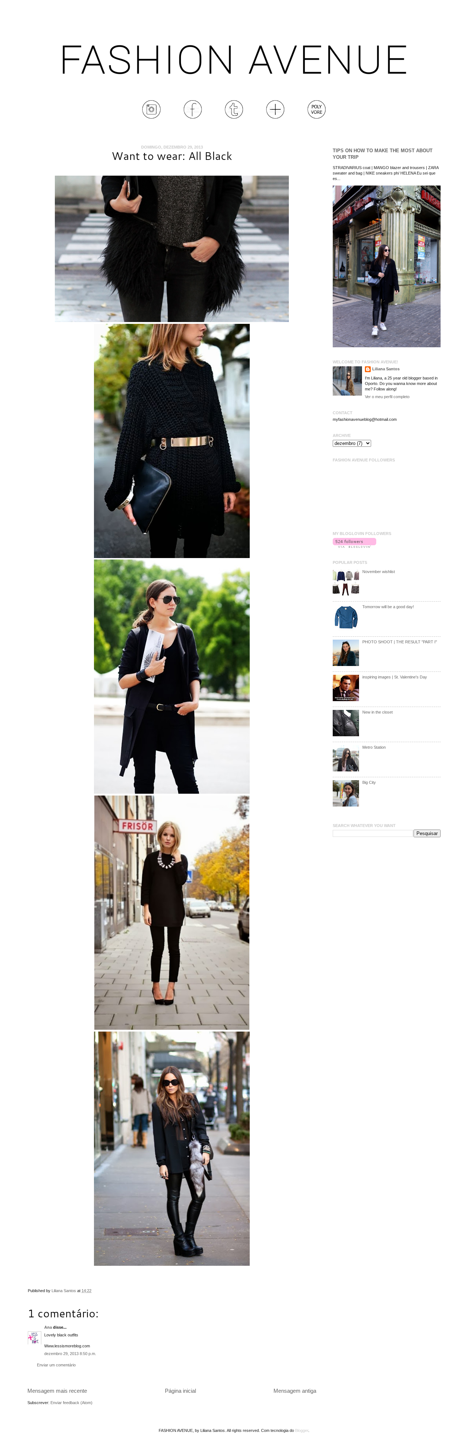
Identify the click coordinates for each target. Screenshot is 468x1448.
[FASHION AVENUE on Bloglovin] (354, 546)
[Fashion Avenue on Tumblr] (234, 117)
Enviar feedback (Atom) (71, 1402)
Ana (48, 1327)
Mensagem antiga (294, 1391)
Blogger (301, 1430)
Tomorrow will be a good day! (388, 607)
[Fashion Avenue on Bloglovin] (275, 117)
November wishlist (378, 571)
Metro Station (374, 747)
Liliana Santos (64, 1290)
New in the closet (377, 712)
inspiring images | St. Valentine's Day (394, 677)
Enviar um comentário (56, 1365)
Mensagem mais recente (57, 1391)
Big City (369, 782)
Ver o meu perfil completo (387, 396)
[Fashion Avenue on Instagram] (151, 117)
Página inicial (180, 1391)
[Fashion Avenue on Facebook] (193, 117)
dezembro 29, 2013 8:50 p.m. (70, 1353)
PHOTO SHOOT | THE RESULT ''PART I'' (399, 642)
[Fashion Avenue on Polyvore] (317, 117)
